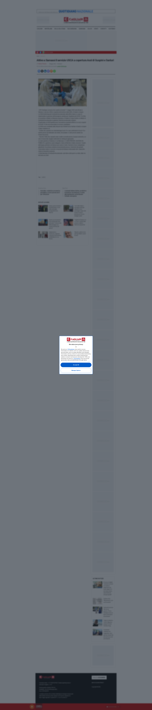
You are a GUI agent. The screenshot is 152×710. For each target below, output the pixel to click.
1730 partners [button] (70, 349)
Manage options (76, 370)
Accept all (76, 365)
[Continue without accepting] (76, 347)
